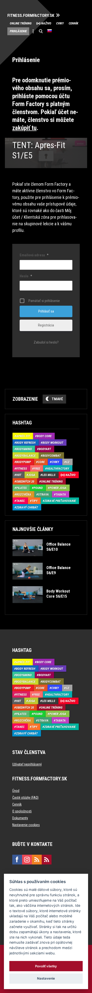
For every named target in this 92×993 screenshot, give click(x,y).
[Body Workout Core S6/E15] (46, 606)
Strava (43, 494)
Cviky (60, 23)
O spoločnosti (22, 811)
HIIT (18, 475)
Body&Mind (24, 449)
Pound (38, 488)
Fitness (21, 468)
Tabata (61, 494)
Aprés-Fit (23, 436)
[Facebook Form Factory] (17, 859)
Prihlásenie (18, 31)
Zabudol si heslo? (46, 342)
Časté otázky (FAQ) (25, 797)
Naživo (46, 23)
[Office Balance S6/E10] (46, 559)
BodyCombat (51, 455)
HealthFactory (58, 468)
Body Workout (52, 442)
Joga (31, 475)
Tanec (20, 501)
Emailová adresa (34, 255)
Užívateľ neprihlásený (27, 764)
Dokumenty (20, 818)
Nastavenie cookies (26, 825)
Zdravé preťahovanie (60, 501)
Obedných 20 (25, 481)
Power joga (58, 488)
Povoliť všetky (46, 966)
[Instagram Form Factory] (27, 859)
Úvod (15, 791)
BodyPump (23, 462)
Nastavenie (46, 978)
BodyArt (45, 449)
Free (37, 468)
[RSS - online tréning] (47, 859)
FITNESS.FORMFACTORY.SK (30, 15)
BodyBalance (26, 455)
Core (41, 462)
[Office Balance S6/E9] (46, 583)
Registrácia (46, 325)
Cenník (73, 23)
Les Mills (48, 475)
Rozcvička (23, 494)
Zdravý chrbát (27, 507)
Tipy (35, 501)
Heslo (26, 276)
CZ (67, 462)
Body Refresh (26, 442)
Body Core (44, 436)
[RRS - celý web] (37, 859)
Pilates (21, 488)
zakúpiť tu (24, 127)
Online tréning (20, 23)
